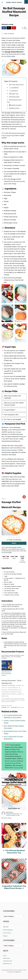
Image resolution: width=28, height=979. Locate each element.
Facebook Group (10, 763)
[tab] (14, 397)
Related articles (14, 108)
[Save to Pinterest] (14, 27)
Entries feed (6, 958)
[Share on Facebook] (4, 27)
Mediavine (18, 972)
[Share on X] (9, 27)
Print (14, 543)
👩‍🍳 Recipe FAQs (14, 96)
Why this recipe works (16, 84)
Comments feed (7, 961)
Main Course (4, 818)
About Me (5, 927)
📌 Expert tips (13, 93)
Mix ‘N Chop (17, 432)
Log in (4, 955)
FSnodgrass (10, 812)
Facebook (13, 761)
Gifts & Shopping (7, 930)
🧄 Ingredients (14, 87)
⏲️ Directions (13, 90)
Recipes (9, 818)
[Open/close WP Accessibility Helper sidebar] (26, 2)
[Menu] (2, 2)
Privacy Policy (7, 933)
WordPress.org (7, 963)
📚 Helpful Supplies (15, 105)
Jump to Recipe (8, 33)
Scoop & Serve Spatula (9, 450)
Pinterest (17, 767)
